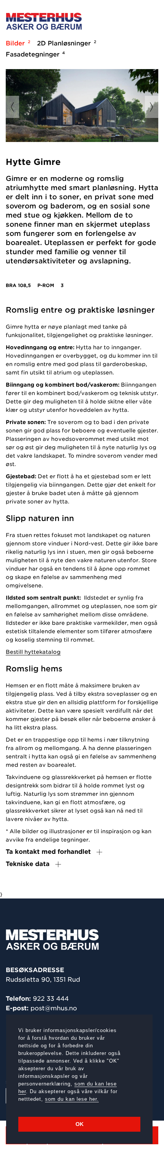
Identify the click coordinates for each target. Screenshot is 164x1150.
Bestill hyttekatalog (33, 652)
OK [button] (80, 1124)
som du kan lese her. (72, 1099)
